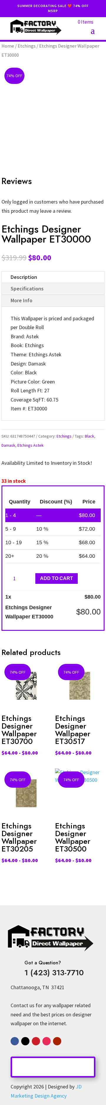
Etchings (27, 46)
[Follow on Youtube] (57, 1041)
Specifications (27, 288)
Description (24, 277)
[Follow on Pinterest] (36, 1041)
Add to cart (56, 578)
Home (7, 46)
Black (89, 436)
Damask (8, 445)
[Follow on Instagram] (46, 1041)
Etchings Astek (30, 445)
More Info (21, 300)
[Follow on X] (25, 1041)
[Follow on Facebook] (15, 1041)
